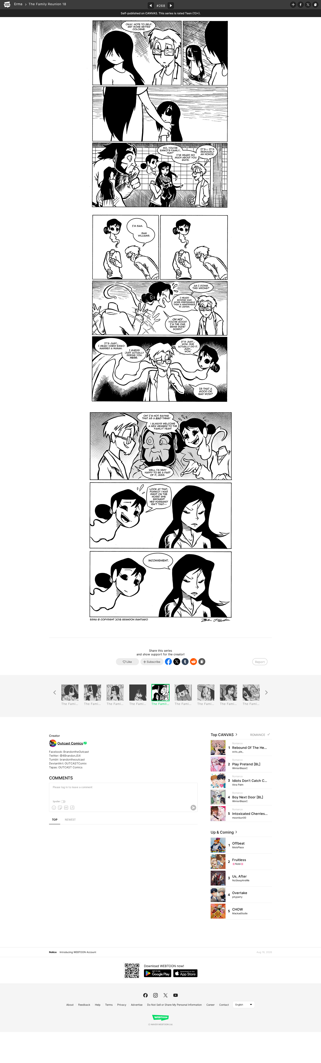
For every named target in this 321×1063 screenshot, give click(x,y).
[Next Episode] (171, 5)
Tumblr (185, 661)
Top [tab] (54, 819)
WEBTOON (7, 4)
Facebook (301, 5)
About (70, 1004)
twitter (165, 995)
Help (97, 1004)
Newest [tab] (70, 819)
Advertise (136, 1004)
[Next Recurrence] (266, 692)
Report (260, 662)
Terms (109, 1004)
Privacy (121, 1004)
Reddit (193, 661)
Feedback (84, 1004)
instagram (155, 995)
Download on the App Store (185, 973)
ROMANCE (257, 735)
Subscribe (293, 5)
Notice (52, 952)
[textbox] (123, 790)
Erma (18, 4)
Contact (224, 1004)
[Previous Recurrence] (54, 692)
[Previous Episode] (151, 5)
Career (210, 1004)
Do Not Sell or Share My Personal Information (174, 1004)
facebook (145, 995)
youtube (175, 995)
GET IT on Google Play (157, 973)
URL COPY (315, 5)
